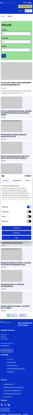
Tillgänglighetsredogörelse (14, 414)
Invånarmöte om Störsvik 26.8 (12, 243)
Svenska (29, 2)
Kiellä (16, 237)
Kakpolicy (25, 414)
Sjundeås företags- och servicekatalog (14, 387)
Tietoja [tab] (27, 180)
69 (21, 315)
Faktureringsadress (11, 365)
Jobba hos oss (10, 362)
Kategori (4, 30)
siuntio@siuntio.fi (5, 345)
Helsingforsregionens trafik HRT (12, 393)
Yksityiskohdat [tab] (16, 180)
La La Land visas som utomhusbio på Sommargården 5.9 (16, 83)
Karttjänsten (10, 371)
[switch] (29, 211)
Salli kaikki (16, 228)
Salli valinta (16, 233)
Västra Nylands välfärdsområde (12, 390)
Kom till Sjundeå (24, 7)
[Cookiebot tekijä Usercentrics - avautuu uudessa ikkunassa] (24, 176)
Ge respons (5, 409)
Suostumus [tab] (6, 180)
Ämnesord (5, 38)
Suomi (24, 2)
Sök (22, 11)
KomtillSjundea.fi (9, 384)
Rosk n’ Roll (8, 396)
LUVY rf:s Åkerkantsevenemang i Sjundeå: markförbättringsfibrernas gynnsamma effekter (16, 112)
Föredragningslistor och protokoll (16, 368)
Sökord (4, 46)
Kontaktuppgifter (6, 350)
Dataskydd (3, 414)
